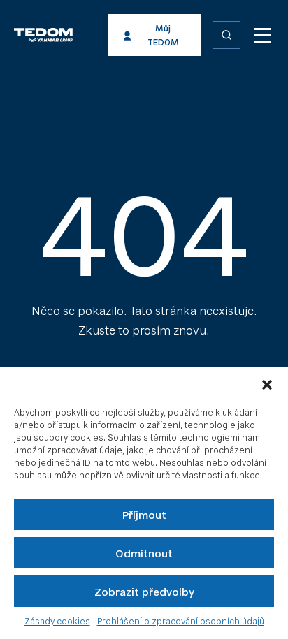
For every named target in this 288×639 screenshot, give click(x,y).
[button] (267, 385)
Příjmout (144, 514)
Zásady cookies (57, 620)
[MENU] (263, 35)
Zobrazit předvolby (144, 591)
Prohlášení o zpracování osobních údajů (180, 620)
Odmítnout (144, 552)
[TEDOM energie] (68, 35)
